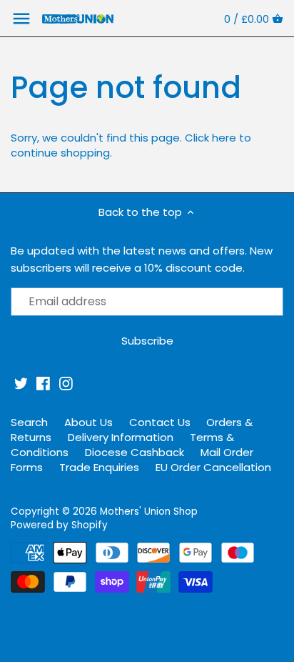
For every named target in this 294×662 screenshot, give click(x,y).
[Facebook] (43, 383)
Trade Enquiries (99, 467)
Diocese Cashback (134, 452)
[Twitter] (21, 383)
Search (29, 422)
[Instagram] (66, 383)
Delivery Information (120, 437)
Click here (210, 137)
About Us (88, 422)
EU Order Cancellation (213, 467)
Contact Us (160, 422)
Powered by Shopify (59, 525)
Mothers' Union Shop (149, 511)
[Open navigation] (21, 18)
